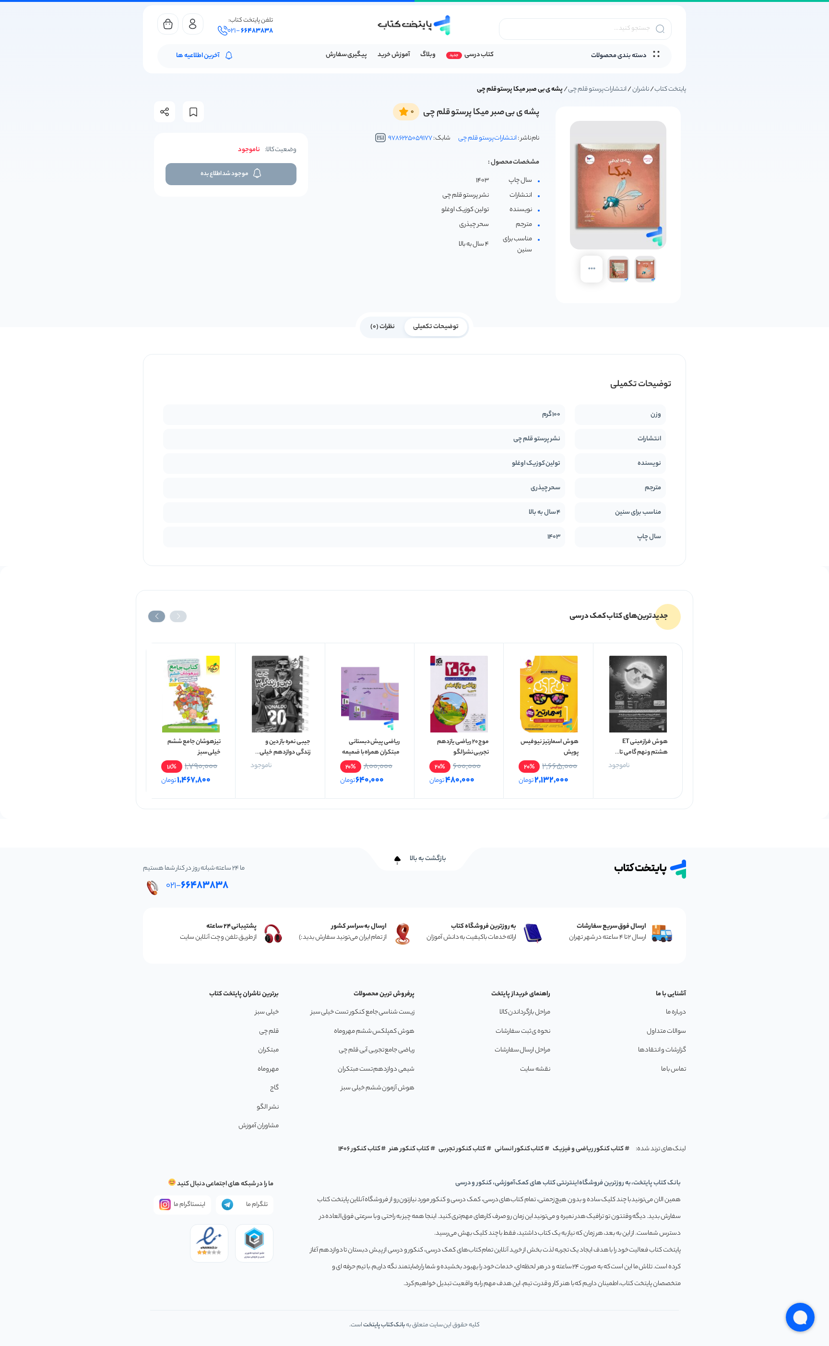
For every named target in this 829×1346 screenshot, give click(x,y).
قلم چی (269, 1031)
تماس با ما (673, 1069)
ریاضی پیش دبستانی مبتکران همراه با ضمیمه (371, 747)
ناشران (640, 89)
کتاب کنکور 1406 (359, 1149)
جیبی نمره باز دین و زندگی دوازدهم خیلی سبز (285, 752)
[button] (178, 616)
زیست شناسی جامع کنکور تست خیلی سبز (362, 1012)
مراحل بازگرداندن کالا (524, 1012)
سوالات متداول (666, 1031)
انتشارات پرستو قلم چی (597, 89)
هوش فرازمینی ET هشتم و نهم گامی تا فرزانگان (643, 752)
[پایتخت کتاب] (414, 25)
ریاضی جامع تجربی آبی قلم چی (376, 1050)
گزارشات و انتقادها (662, 1050)
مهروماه (268, 1069)
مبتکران (268, 1050)
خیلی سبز (267, 1012)
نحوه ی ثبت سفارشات (523, 1031)
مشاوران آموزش (258, 1126)
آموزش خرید (394, 54)
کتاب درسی (479, 54)
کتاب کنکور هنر (409, 1149)
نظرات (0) (382, 326)
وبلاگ (428, 54)
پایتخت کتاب (670, 89)
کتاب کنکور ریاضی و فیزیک (588, 1149)
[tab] (435, 326)
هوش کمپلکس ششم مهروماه (374, 1031)
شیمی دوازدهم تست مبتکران (376, 1069)
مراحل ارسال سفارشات (522, 1050)
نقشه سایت (535, 1069)
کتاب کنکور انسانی (519, 1149)
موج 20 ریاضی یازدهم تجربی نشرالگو (463, 747)
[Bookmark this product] (193, 112)
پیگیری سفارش (346, 54)
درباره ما (676, 1012)
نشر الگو (268, 1107)
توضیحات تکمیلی (436, 326)
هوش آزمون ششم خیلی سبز (377, 1088)
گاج (274, 1088)
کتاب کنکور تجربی (462, 1149)
